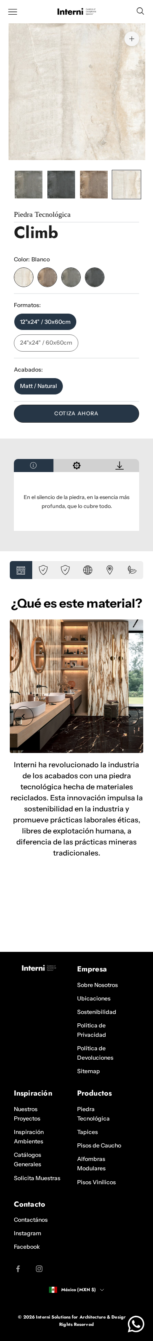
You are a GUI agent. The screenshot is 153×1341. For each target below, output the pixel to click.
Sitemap (88, 1071)
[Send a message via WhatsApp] (136, 1324)
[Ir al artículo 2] (61, 184)
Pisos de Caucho (99, 1145)
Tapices (87, 1132)
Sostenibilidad (96, 1012)
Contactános (31, 1219)
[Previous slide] (23, 716)
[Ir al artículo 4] (126, 184)
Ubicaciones (94, 998)
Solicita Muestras (37, 1178)
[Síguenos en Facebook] (18, 1269)
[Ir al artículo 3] (94, 184)
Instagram (27, 1233)
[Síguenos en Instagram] (39, 1269)
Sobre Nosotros (97, 985)
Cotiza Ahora (76, 413)
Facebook (27, 1246)
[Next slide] (129, 716)
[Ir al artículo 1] (28, 184)
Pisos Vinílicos (96, 1182)
